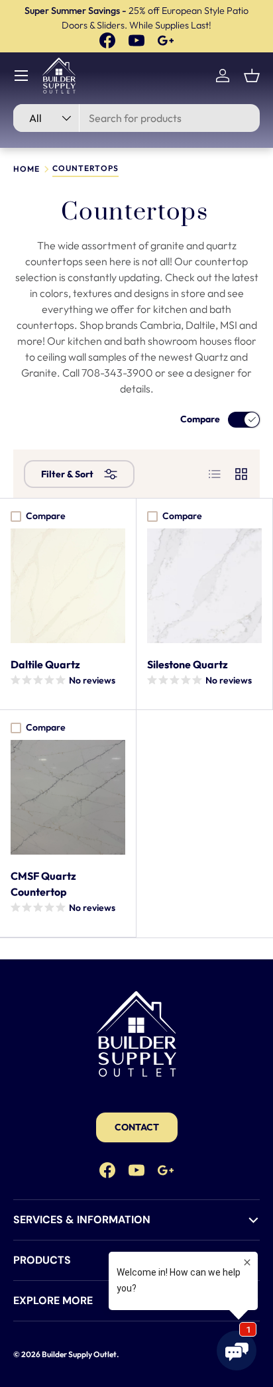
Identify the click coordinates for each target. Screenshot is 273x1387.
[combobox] (136, 118)
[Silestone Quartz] (204, 585)
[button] (251, 75)
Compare (200, 419)
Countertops (85, 168)
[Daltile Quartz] (68, 585)
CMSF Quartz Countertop (43, 883)
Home (26, 169)
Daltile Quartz (45, 664)
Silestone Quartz (187, 664)
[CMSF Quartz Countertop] (68, 797)
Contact (137, 1127)
